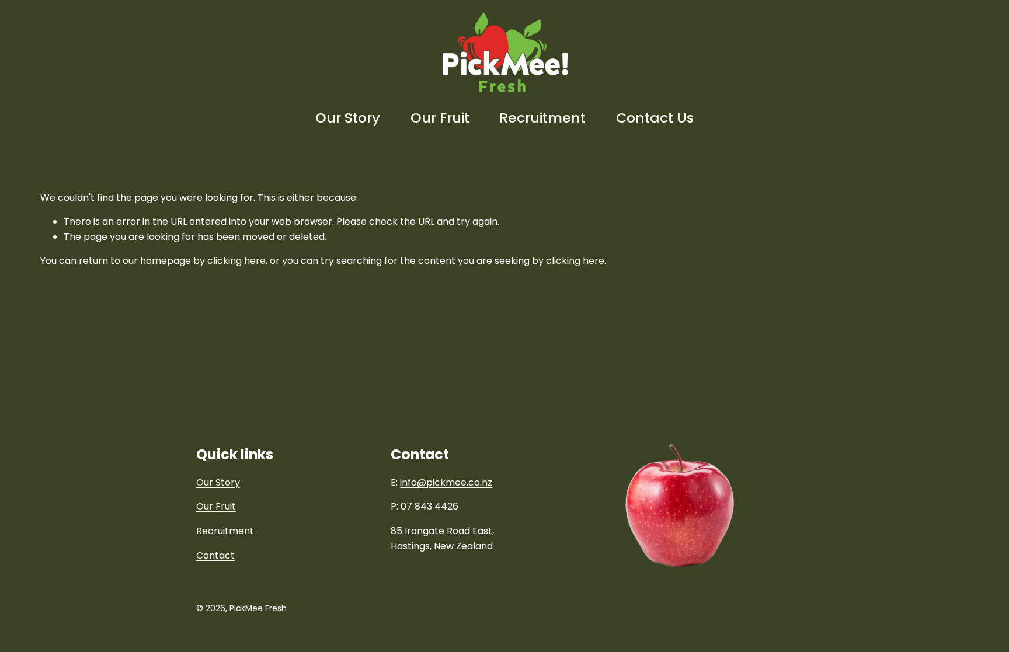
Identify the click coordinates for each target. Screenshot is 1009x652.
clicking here (236, 260)
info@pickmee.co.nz (446, 482)
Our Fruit (439, 117)
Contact (215, 555)
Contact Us (655, 117)
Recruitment (542, 117)
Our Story (347, 117)
